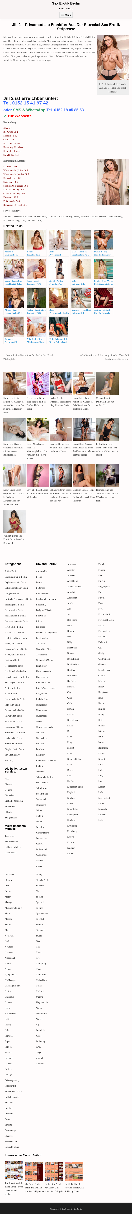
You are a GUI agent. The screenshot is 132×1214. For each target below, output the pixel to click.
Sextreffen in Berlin (14, 743)
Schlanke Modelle (13, 847)
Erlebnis (71, 798)
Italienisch (103, 748)
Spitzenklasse (42, 913)
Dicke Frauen (11, 852)
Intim (100, 736)
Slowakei (40, 885)
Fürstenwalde (42, 638)
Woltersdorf (41, 849)
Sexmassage (10, 1130)
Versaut (39, 1019)
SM (37, 891)
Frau (100, 609)
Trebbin (39, 816)
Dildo (69, 736)
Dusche (70, 770)
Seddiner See (42, 794)
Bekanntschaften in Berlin (16, 588)
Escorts (70, 837)
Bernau (39, 582)
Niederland (10, 958)
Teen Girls (9, 836)
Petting (8, 1024)
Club (69, 703)
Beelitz (39, 577)
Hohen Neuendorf (44, 671)
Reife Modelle (11, 841)
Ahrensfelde (41, 571)
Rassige (8, 1074)
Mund (7, 930)
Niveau (8, 963)
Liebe (101, 820)
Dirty (69, 742)
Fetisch (101, 570)
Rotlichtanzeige (12, 1097)
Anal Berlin (72, 581)
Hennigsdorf (41, 666)
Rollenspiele (10, 806)
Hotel (100, 720)
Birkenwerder (42, 593)
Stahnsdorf (41, 799)
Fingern (101, 581)
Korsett (101, 759)
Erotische (71, 820)
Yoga (38, 1052)
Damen (70, 709)
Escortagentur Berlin (14, 605)
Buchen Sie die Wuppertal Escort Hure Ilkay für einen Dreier (60, 402)
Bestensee (40, 588)
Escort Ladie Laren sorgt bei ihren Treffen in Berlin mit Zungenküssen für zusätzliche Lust (13, 497)
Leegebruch (41, 693)
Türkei (39, 986)
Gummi (101, 675)
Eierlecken (9, 795)
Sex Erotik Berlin (66, 3)
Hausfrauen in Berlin (14, 632)
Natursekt (9, 952)
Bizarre (70, 653)
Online (8, 991)
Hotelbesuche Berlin (14, 666)
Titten (39, 952)
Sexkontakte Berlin (13, 738)
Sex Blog (9, 760)
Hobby (101, 714)
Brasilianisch (73, 664)
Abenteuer (72, 564)
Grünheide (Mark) (44, 660)
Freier (101, 625)
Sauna (7, 1119)
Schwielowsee (42, 788)
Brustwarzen (73, 675)
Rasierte (8, 1069)
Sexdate (8, 1125)
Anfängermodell (74, 586)
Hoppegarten (42, 677)
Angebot (71, 592)
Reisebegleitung (12, 1080)
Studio (39, 936)
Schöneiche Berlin (44, 777)
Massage (8, 902)
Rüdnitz (39, 766)
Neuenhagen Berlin (44, 727)
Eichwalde (41, 616)
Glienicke (40, 643)
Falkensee (40, 627)
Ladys (101, 775)
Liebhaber (9, 874)
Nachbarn (9, 936)
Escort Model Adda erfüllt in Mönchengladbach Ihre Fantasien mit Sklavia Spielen (37, 451)
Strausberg (41, 805)
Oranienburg (41, 738)
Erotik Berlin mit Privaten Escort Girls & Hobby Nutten (74, 1188)
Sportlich (40, 919)
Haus (100, 698)
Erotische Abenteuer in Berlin (18, 599)
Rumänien (9, 1102)
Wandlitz (40, 827)
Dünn (69, 764)
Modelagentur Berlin (14, 682)
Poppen (8, 1047)
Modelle (8, 919)
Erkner (39, 621)
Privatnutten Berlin (13, 716)
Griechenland (104, 670)
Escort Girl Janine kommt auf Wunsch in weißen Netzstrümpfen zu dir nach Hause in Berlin (13, 405)
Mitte (7, 913)
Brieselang (41, 605)
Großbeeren (41, 654)
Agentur (71, 570)
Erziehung (72, 831)
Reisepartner (10, 1086)
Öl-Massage (10, 980)
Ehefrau (71, 781)
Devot (70, 725)
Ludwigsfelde (42, 699)
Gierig (101, 653)
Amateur (71, 575)
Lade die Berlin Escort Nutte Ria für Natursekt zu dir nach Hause (60, 447)
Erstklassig (72, 826)
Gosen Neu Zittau (44, 649)
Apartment (72, 598)
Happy (101, 687)
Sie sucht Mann (12, 1147)
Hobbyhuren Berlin (13, 643)
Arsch (70, 603)
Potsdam (40, 749)
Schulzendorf (42, 782)
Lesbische (102, 809)
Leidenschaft (104, 798)
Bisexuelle (72, 648)
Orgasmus (9, 997)
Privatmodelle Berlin (14, 710)
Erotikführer (73, 809)
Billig (69, 642)
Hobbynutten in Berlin (15, 654)
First (100, 592)
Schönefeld (41, 771)
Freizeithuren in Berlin (15, 616)
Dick (69, 731)
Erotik (70, 803)
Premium (9, 1058)
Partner (8, 1008)
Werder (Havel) (43, 833)
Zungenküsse (11, 818)
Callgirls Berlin (12, 593)
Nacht (7, 941)
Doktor (70, 753)
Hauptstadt (103, 692)
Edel (69, 775)
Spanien (39, 897)
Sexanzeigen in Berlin (15, 732)
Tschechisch (41, 980)
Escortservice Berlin (14, 610)
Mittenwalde (41, 710)
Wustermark (41, 855)
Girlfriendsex (104, 659)
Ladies (101, 770)
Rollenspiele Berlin (13, 1091)
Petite (7, 1019)
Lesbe (101, 803)
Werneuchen (41, 838)
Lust (7, 885)
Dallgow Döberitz (44, 610)
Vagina (39, 1008)
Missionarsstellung (13, 908)
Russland (9, 1113)
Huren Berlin (11, 693)
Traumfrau (41, 974)
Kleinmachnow (43, 682)
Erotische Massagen (14, 801)
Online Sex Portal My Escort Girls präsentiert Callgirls (54, 1188)
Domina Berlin (74, 759)
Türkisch (40, 991)
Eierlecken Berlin (75, 787)
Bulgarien (71, 681)
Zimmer (39, 1063)
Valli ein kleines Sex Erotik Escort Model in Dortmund (13, 539)
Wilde (38, 1036)
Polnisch (9, 1036)
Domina (8, 790)
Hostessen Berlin (12, 660)
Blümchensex (73, 659)
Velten (39, 821)
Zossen (39, 866)
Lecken (101, 787)
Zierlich (39, 1058)
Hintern (101, 709)
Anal (7, 779)
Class (69, 698)
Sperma (39, 908)
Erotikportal (72, 814)
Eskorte (70, 842)
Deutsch (71, 714)
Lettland (102, 814)
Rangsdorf (40, 755)
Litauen (8, 880)
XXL (38, 1047)
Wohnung (40, 1041)
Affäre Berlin (11, 571)
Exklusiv (71, 848)
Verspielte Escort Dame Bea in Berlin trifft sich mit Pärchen (37, 493)
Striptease (40, 930)
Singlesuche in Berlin (14, 749)
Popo (7, 1041)
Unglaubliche (42, 1002)
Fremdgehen (104, 631)
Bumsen (71, 687)
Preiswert (9, 1052)
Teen (38, 941)
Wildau (39, 844)
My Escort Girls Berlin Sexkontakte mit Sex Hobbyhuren (34, 1188)
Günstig (101, 681)
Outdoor (8, 1002)
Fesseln (101, 564)
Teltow (39, 810)
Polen (7, 1030)
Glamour (102, 664)
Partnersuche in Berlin (15, 699)
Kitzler (101, 753)
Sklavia (8, 812)
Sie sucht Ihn (11, 1141)
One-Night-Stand (12, 986)
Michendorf (41, 705)
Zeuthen (39, 860)
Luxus (7, 891)
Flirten (101, 598)
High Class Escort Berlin (16, 638)
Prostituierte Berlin (13, 721)
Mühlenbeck (41, 716)
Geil (100, 648)
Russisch (9, 1108)
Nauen (39, 721)
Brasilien (71, 670)
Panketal (40, 743)
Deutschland (72, 720)
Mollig (8, 924)
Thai (38, 947)
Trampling (41, 963)
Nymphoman (11, 974)
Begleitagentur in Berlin (16, 577)
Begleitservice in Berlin (15, 582)
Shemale (9, 1136)
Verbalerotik (41, 1013)
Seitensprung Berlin (14, 727)
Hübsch (101, 725)
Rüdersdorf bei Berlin (46, 760)
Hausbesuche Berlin (14, 627)
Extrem (70, 853)
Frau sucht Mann (106, 620)
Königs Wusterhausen (46, 688)
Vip (37, 1024)
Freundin (102, 636)
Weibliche (40, 1030)
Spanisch (40, 902)
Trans (38, 969)
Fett (100, 575)
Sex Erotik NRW (12, 755)
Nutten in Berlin (12, 688)
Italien (101, 742)
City (69, 692)
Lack (100, 764)
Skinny (39, 874)
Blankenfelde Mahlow (46, 599)
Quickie (8, 1063)
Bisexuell (9, 784)
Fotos (100, 603)
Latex (101, 781)
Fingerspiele (103, 586)
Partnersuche (10, 1013)
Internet (101, 731)
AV (68, 614)
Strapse (39, 924)
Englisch (71, 792)
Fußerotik (102, 642)
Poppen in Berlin (12, 705)
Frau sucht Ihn (105, 614)
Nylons (8, 969)
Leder (101, 792)
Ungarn (39, 997)
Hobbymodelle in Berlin (16, 649)
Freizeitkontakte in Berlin (16, 621)
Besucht (70, 631)
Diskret (70, 748)
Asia (69, 609)
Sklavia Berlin (42, 880)
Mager (8, 897)
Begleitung (72, 620)
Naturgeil (9, 947)
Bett (69, 636)
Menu (68, 15)
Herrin (101, 703)
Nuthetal (40, 732)
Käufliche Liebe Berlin (15, 671)
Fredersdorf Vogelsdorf (46, 632)
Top (38, 958)
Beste (69, 625)
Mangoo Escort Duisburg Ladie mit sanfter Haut (105, 402)
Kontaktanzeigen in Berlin (17, 677)
